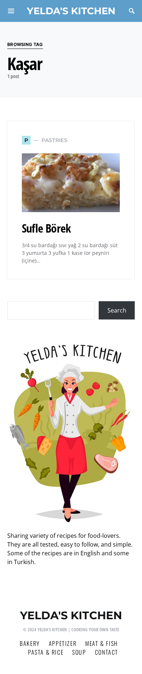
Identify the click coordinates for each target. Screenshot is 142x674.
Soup (79, 652)
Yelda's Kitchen (71, 11)
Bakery (30, 643)
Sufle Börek (46, 228)
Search (116, 310)
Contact (106, 652)
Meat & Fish (101, 643)
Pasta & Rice (45, 652)
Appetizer (62, 643)
